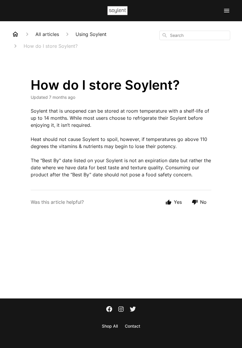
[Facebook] (109, 310)
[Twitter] (132, 310)
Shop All (110, 326)
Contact (132, 326)
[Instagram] (121, 310)
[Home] (15, 34)
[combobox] (194, 35)
